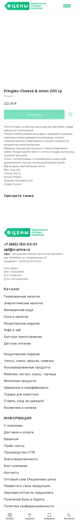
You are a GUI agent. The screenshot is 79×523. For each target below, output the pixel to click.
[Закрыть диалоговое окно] (73, 4)
